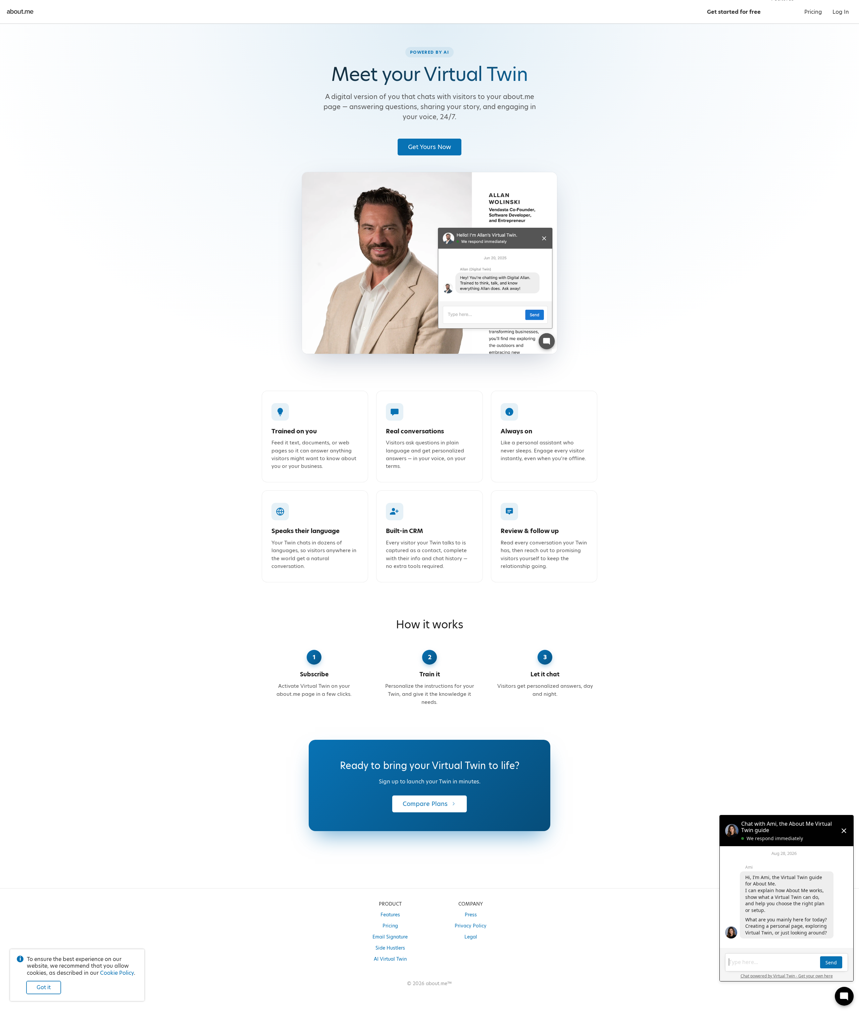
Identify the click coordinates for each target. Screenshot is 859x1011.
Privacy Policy (471, 925)
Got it (44, 987)
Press (471, 914)
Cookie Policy (117, 973)
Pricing (390, 925)
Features (390, 914)
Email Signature (390, 936)
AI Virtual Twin (390, 959)
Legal (470, 936)
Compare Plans (425, 804)
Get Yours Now (429, 147)
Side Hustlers (390, 948)
